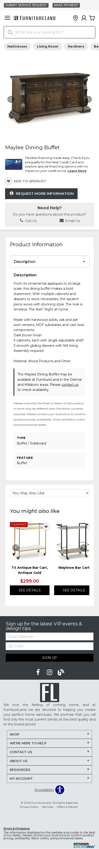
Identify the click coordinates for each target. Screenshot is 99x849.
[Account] (84, 18)
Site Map (47, 807)
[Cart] (92, 18)
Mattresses (17, 46)
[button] (7, 18)
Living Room (47, 46)
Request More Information (45, 193)
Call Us (30, 221)
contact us (70, 385)
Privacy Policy (29, 807)
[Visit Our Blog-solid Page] (61, 672)
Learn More (77, 171)
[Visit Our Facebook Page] (38, 672)
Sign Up (49, 658)
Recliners (76, 46)
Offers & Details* (67, 807)
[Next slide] (83, 547)
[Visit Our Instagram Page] (50, 672)
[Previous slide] (15, 547)
